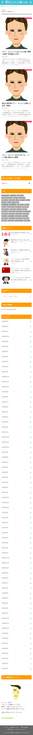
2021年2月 (5, 548)
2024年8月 (5, 346)
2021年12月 (5, 497)
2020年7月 (5, 583)
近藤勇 (4, 220)
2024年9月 (5, 341)
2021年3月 (5, 542)
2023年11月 (5, 381)
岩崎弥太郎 (5, 209)
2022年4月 (5, 477)
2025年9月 (5, 326)
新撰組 (4, 211)
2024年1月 (5, 371)
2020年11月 (5, 563)
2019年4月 (5, 658)
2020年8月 (5, 578)
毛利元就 (12, 213)
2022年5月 (5, 472)
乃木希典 (22, 197)
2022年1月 (5, 492)
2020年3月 (5, 603)
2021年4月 (5, 537)
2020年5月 (5, 593)
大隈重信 (20, 204)
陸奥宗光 (27, 220)
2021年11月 (5, 502)
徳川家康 (13, 209)
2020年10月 (5, 568)
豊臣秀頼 (26, 218)
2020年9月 (5, 573)
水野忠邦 (19, 213)
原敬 (28, 200)
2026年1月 (5, 321)
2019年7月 (5, 643)
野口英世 (11, 220)
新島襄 (24, 209)
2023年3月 (5, 422)
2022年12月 (5, 437)
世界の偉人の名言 (7, 197)
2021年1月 (5, 553)
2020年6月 (5, 588)
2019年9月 (5, 633)
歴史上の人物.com (16, 2)
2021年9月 (5, 512)
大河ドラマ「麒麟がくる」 (9, 204)
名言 (4, 202)
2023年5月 (5, 412)
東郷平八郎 (27, 211)
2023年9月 (5, 392)
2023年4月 (5, 417)
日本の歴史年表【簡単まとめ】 (20, 234)
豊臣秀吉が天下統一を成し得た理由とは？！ (20, 241)
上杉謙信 (20, 195)
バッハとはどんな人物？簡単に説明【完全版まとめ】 (20, 261)
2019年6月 (5, 648)
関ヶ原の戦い (19, 220)
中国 (16, 197)
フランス (13, 195)
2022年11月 (5, 442)
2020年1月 (5, 613)
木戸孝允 (19, 211)
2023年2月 (5, 427)
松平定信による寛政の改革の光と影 (20, 251)
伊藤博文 (4, 200)
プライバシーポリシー (20, 729)
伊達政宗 (12, 200)
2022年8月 (5, 457)
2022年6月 (5, 467)
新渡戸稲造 (12, 211)
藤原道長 (4, 218)
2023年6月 (5, 407)
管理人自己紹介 (24, 727)
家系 (27, 204)
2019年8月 (5, 638)
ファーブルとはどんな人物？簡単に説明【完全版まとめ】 (20, 280)
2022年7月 (5, 462)
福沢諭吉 (18, 216)
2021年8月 (5, 517)
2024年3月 (5, 361)
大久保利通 (15, 202)
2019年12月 (5, 618)
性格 (19, 209)
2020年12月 (5, 558)
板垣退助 (4, 213)
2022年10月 (5, 447)
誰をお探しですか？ (14, 727)
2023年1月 (5, 432)
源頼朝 (4, 216)
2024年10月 (5, 336)
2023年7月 (5, 402)
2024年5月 (5, 351)
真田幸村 (11, 216)
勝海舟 (22, 200)
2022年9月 (5, 452)
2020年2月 (5, 608)
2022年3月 (5, 482)
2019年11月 (5, 623)
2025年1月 (5, 331)
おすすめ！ (5, 195)
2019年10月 (5, 628)
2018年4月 (5, 668)
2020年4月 (5, 598)
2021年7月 (5, 522)
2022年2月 (5, 487)
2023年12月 (5, 376)
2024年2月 (5, 366)
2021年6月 (5, 527)
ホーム (6, 727)
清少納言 (26, 213)
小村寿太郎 (11, 206)
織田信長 (25, 216)
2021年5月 (5, 532)
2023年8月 (5, 397)
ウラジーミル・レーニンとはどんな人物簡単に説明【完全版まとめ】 (20, 270)
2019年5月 (5, 653)
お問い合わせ (10, 729)
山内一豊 (18, 206)
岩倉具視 (25, 206)
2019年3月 (5, 663)
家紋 (4, 206)
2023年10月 (5, 387)
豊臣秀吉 (19, 218)
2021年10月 (5, 507)
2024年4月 (5, 356)
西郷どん (12, 218)
